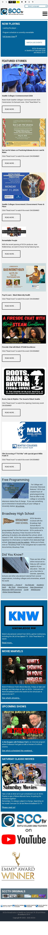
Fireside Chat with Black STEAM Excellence (18, 347)
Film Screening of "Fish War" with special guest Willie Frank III (22, 455)
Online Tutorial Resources (11, 592)
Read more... (7, 643)
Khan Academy (7, 585)
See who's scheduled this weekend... (17, 751)
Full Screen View (9, 37)
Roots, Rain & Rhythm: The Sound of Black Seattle (21, 399)
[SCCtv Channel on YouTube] (24, 830)
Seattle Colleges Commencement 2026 (17, 96)
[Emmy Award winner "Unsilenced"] (18, 866)
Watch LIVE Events (34, 43)
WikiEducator (35, 590)
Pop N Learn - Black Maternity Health (16, 295)
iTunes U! (17, 585)
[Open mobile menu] (45, 14)
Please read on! (8, 807)
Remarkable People (9, 240)
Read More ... (10, 109)
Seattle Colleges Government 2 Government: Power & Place (23, 205)
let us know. (20, 506)
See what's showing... (11, 698)
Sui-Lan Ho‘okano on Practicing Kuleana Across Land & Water (23, 151)
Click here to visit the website (18, 542)
